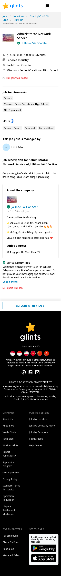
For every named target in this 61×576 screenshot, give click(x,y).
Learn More (10, 281)
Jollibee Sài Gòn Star (35, 43)
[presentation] (13, 6)
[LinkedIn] (30, 372)
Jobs (5, 16)
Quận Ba (18, 19)
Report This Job (14, 288)
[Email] (37, 372)
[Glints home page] (13, 6)
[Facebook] (23, 372)
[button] (47, 6)
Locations (18, 16)
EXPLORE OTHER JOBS (30, 306)
